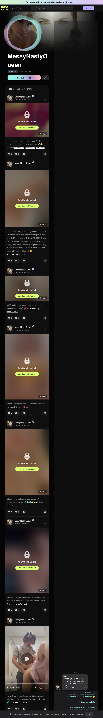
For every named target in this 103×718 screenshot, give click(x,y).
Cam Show (16, 8)
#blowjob (23, 603)
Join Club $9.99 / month (27, 127)
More (29, 88)
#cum (16, 702)
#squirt (17, 147)
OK (89, 714)
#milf (22, 147)
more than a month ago (22, 99)
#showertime (12, 311)
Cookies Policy (48, 714)
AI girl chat (67, 2)
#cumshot (15, 603)
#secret (32, 147)
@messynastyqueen (26, 71)
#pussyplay (40, 147)
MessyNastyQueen (23, 96)
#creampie (21, 254)
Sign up (88, 8)
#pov (27, 147)
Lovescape (45, 2)
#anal (41, 502)
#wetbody (35, 308)
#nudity (10, 254)
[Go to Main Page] (5, 8)
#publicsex (23, 702)
